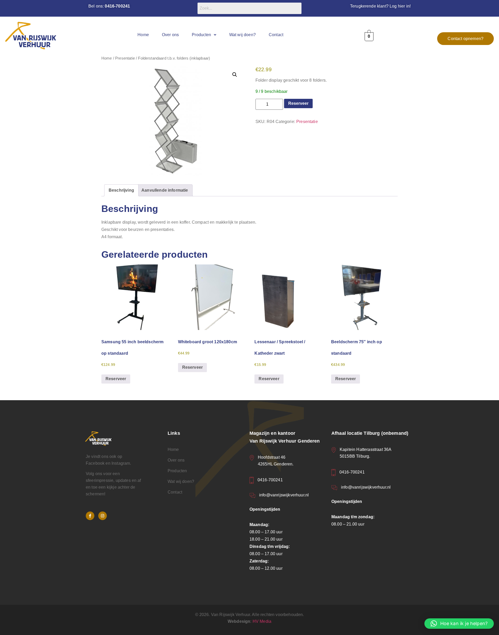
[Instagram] (102, 515)
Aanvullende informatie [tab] (164, 190)
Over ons (170, 35)
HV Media (262, 621)
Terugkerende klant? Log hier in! (380, 6)
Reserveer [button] (116, 379)
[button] (204, 34)
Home (143, 35)
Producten (201, 35)
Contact (276, 35)
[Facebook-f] (90, 515)
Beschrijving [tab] (121, 190)
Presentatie (125, 58)
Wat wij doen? (242, 35)
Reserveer (298, 103)
